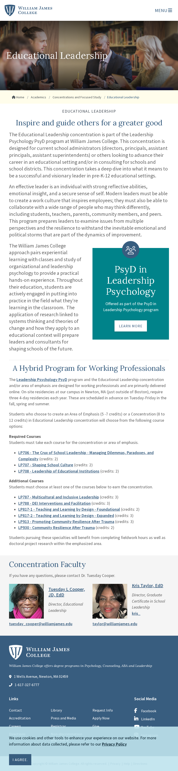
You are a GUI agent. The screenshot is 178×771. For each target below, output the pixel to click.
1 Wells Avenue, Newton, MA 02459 (41, 676)
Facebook (148, 711)
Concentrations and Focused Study (76, 97)
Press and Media (63, 718)
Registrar (58, 726)
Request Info (102, 710)
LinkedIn (148, 719)
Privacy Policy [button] (114, 744)
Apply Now (100, 718)
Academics (38, 97)
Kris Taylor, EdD (147, 585)
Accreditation (20, 718)
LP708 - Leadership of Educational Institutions (58, 471)
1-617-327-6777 (27, 684)
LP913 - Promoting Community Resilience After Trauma (66, 521)
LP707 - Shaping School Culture (45, 465)
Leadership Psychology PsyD (41, 379)
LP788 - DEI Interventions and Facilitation (54, 503)
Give (95, 726)
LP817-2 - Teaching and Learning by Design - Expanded (66, 515)
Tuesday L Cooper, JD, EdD (66, 592)
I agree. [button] (20, 759)
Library (56, 710)
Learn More (131, 326)
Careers (15, 726)
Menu (161, 10)
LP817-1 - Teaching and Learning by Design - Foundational (69, 509)
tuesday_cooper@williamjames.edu (40, 623)
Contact (15, 710)
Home (20, 97)
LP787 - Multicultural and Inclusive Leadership (58, 497)
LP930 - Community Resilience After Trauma (56, 527)
